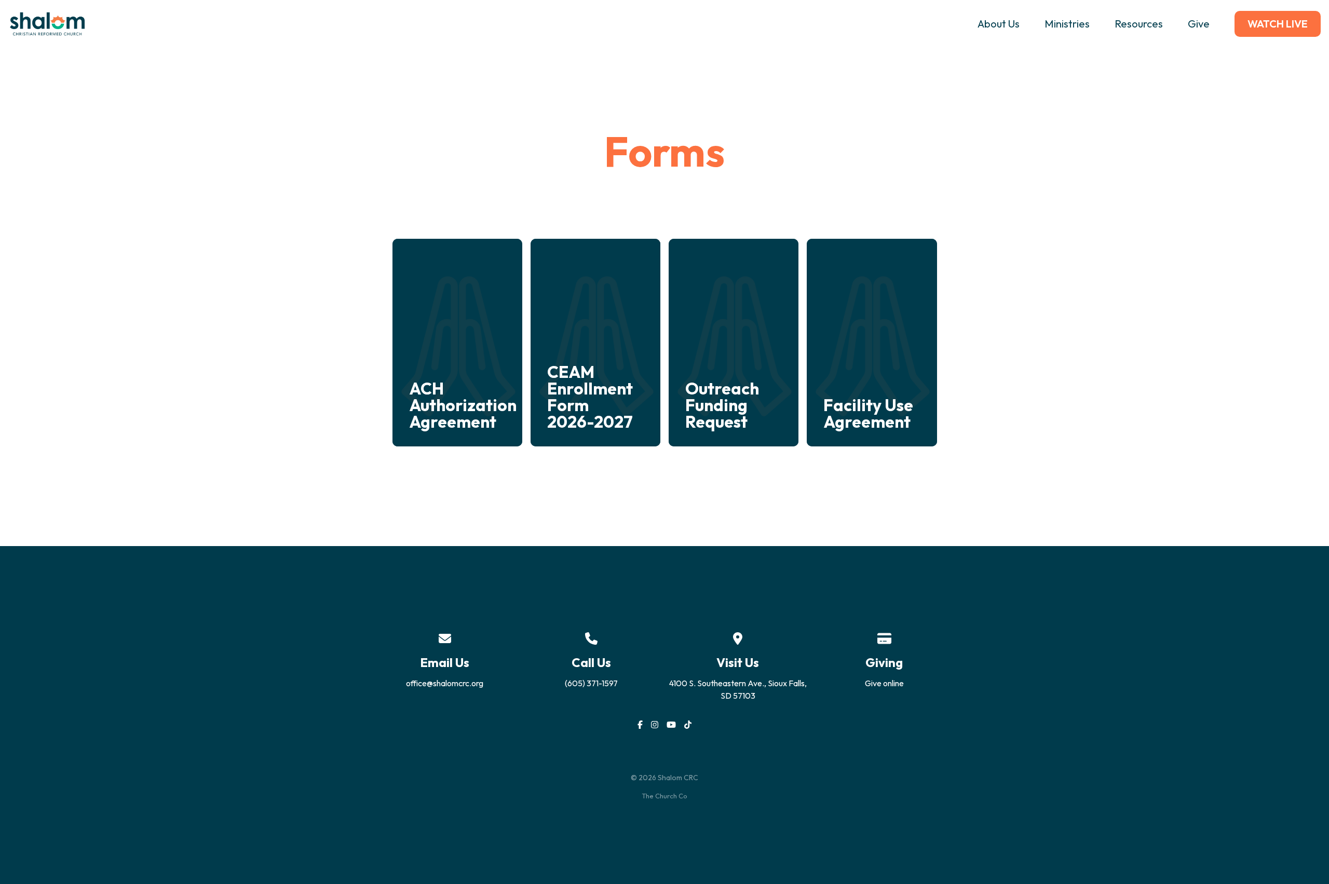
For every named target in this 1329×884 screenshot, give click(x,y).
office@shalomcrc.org (444, 683)
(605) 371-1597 (591, 683)
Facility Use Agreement (868, 413)
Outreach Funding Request (722, 405)
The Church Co (664, 796)
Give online (884, 683)
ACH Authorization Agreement (463, 405)
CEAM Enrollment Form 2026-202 (590, 396)
